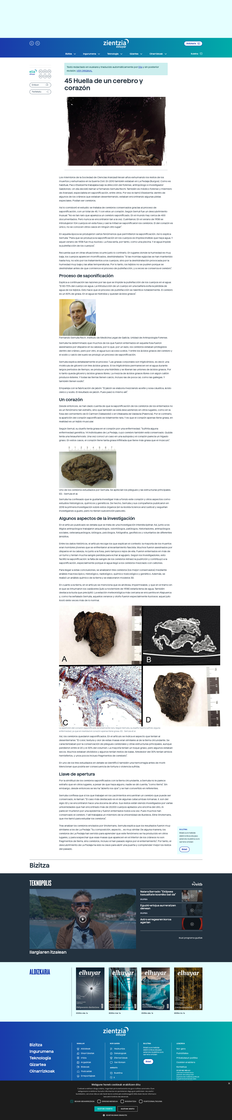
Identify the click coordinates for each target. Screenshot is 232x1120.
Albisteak (85, 1048)
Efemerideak (121, 1058)
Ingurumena (42, 1051)
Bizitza (36, 1044)
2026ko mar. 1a (115, 1013)
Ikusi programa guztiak (190, 938)
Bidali (184, 849)
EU (41, 71)
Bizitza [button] (68, 54)
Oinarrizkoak (42, 1071)
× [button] (229, 1084)
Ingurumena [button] (89, 54)
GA (49, 76)
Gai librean (119, 1062)
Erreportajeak (87, 1076)
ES (45, 71)
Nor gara (180, 1048)
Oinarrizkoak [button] (156, 54)
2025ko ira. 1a (179, 1013)
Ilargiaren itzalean (48, 952)
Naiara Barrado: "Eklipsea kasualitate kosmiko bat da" (158, 893)
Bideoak (84, 1067)
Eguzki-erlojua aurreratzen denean (158, 907)
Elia (140, 67)
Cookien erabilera (185, 1062)
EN (41, 76)
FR (49, 71)
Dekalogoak (120, 1053)
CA (45, 76)
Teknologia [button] (112, 54)
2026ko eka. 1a (82, 1013)
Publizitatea (182, 1053)
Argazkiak (85, 1062)
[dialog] (116, 1100)
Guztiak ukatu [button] (127, 1109)
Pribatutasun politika (186, 1058)
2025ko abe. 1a (147, 1013)
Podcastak (86, 1071)
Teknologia (40, 1058)
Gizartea (38, 1064)
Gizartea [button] (134, 54)
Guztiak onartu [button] (105, 1109)
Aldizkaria (191, 43)
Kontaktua (181, 1067)
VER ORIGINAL (84, 70)
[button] (32, 43)
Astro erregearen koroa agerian (155, 921)
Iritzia (83, 1058)
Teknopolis (40, 883)
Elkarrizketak (87, 1053)
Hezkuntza (119, 1048)
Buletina (195, 54)
